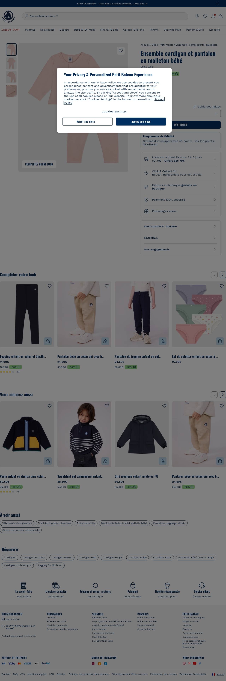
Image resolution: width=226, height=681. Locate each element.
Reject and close (86, 121)
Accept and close (141, 121)
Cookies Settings (114, 111)
